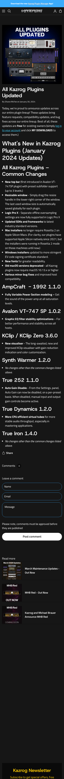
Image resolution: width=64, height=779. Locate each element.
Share (9, 453)
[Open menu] (2, 11)
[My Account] (54, 11)
